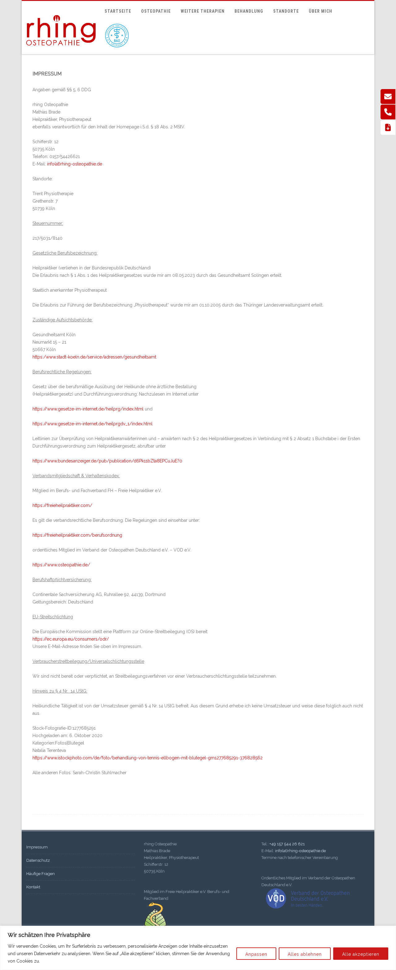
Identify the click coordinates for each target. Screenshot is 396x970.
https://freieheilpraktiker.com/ (62, 505)
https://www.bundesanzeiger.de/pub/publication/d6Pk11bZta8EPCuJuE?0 (107, 460)
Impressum (37, 847)
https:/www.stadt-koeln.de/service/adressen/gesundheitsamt (94, 356)
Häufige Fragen (40, 873)
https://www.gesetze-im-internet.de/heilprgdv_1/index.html (92, 423)
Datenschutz (38, 860)
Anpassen (256, 954)
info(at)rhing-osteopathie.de (300, 850)
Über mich (320, 11)
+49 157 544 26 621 (287, 844)
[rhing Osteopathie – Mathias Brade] (61, 51)
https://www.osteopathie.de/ (61, 564)
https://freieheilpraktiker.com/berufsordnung (77, 535)
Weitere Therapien (203, 11)
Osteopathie (156, 11)
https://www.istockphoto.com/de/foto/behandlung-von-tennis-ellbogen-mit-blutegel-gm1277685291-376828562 (147, 757)
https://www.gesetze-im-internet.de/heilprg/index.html (88, 408)
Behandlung (249, 11)
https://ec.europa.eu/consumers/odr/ (70, 639)
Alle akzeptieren (360, 954)
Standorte (286, 11)
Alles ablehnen (305, 954)
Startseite (118, 11)
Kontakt (33, 887)
